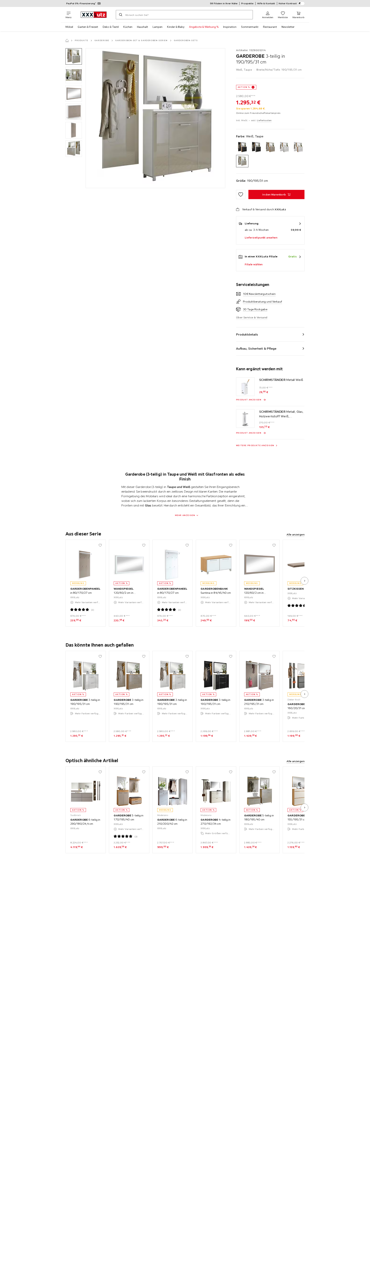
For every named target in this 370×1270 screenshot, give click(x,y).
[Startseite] (67, 40)
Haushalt (142, 27)
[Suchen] (120, 14)
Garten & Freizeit (88, 27)
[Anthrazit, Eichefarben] (242, 147)
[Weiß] (284, 147)
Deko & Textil (111, 27)
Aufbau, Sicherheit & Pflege (256, 348)
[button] (74, 56)
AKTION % (244, 87)
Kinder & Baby (175, 27)
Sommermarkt (249, 27)
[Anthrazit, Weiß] (256, 147)
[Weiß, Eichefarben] (298, 147)
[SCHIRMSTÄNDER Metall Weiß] (245, 386)
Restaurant (270, 27)
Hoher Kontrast (288, 3)
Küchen (127, 27)
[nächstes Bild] (304, 581)
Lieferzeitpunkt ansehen (261, 237)
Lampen (157, 27)
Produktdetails (247, 334)
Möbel (69, 27)
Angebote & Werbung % (204, 27)
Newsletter (288, 27)
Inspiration (229, 27)
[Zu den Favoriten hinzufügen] (240, 194)
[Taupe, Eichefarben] (270, 147)
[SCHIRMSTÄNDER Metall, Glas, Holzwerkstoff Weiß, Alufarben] (245, 418)
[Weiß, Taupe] (242, 161)
